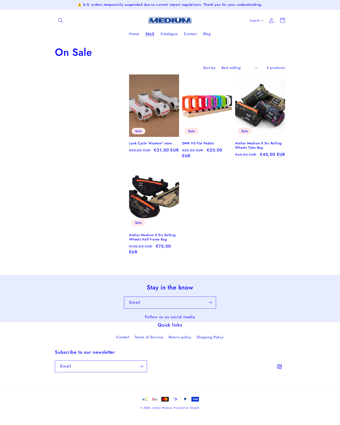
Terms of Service (149, 337)
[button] (60, 20)
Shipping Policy (210, 337)
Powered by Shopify (187, 408)
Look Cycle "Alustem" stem (150, 143)
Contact (122, 337)
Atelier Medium (162, 408)
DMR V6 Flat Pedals (198, 143)
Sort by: (209, 67)
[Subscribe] (210, 303)
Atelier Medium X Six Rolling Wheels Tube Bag (258, 145)
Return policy (180, 337)
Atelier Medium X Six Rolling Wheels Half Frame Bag (152, 237)
